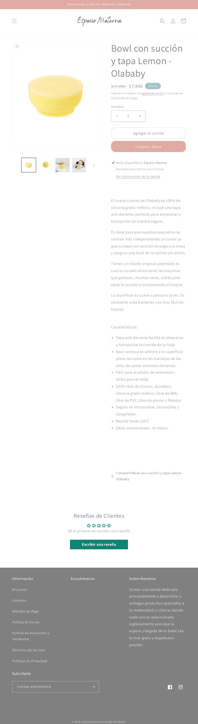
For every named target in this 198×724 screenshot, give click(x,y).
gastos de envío (152, 93)
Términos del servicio (28, 650)
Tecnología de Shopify (113, 721)
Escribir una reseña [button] (99, 544)
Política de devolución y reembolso (30, 636)
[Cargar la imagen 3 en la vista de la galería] (62, 165)
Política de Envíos (26, 622)
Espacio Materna (90, 721)
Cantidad (117, 107)
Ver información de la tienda (138, 176)
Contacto (19, 600)
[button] (14, 21)
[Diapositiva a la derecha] (93, 165)
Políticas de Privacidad (29, 661)
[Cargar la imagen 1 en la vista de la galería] (28, 165)
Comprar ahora (148, 146)
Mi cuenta (19, 589)
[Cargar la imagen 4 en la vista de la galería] (79, 165)
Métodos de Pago (25, 611)
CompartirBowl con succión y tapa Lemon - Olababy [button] (150, 476)
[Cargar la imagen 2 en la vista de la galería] (45, 165)
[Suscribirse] (93, 686)
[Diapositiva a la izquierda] (17, 165)
